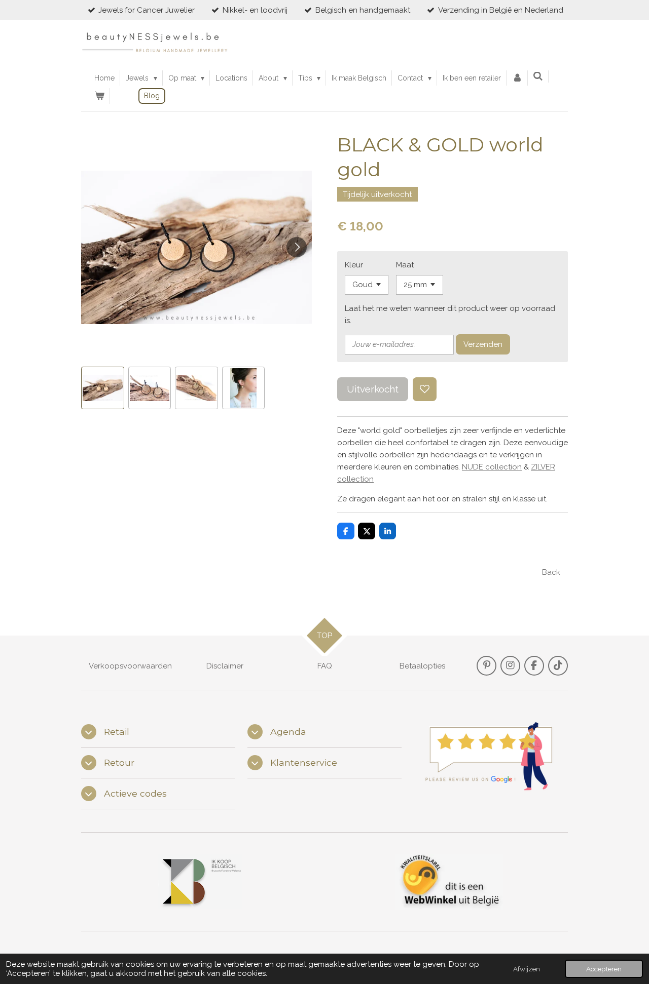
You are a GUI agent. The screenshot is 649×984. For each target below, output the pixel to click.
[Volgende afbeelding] (296, 247)
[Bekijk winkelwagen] (99, 95)
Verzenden (482, 344)
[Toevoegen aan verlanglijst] (425, 389)
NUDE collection (492, 466)
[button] (102, 388)
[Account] (517, 78)
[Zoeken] (538, 76)
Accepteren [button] (604, 969)
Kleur (354, 264)
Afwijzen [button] (526, 969)
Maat (405, 264)
